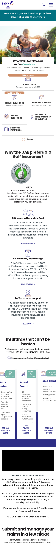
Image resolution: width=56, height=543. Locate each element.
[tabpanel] (29, 390)
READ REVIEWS (27, 284)
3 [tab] (30, 416)
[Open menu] (51, 5)
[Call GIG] (44, 4)
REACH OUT (27, 323)
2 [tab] (27, 416)
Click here (23, 17)
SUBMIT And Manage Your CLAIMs (28, 528)
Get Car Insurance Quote (29, 408)
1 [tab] (25, 417)
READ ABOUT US (27, 243)
